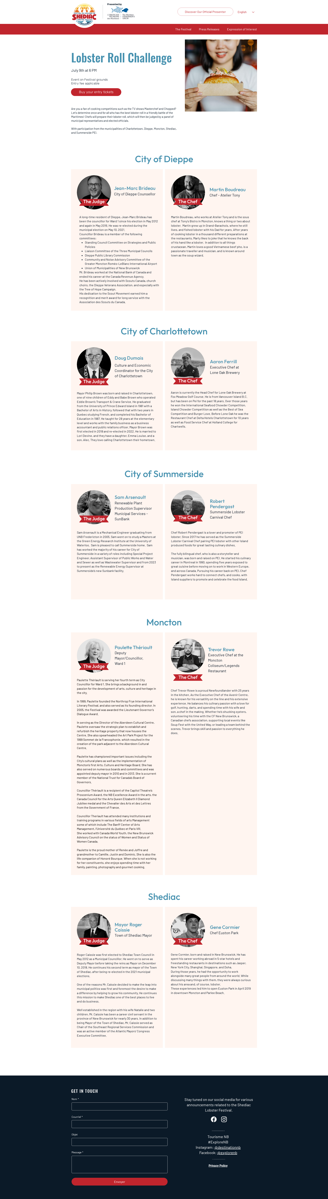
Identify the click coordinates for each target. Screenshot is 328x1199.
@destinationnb (227, 1147)
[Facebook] (214, 1119)
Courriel (77, 1116)
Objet (75, 1134)
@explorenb (227, 1152)
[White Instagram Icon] (224, 1119)
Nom (75, 1099)
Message (77, 1152)
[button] (183, 29)
